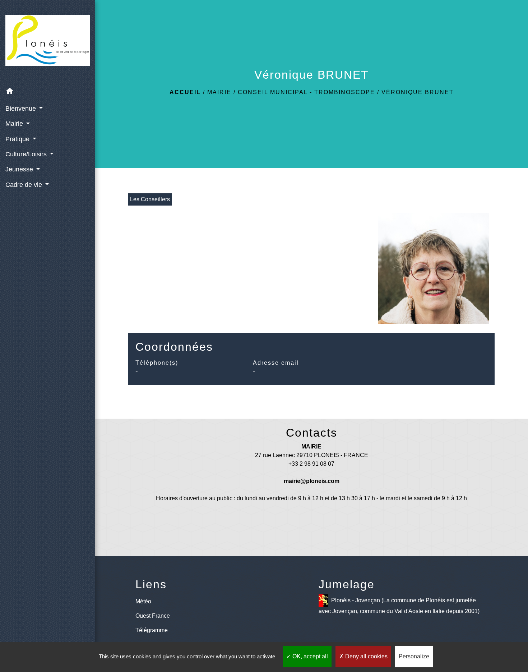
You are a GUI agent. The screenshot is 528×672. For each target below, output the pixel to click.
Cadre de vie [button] (24, 184)
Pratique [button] (18, 139)
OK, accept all (309, 656)
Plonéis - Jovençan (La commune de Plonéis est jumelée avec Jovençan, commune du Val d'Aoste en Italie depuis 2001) (399, 605)
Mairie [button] (15, 123)
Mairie (219, 92)
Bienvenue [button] (21, 108)
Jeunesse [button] (20, 169)
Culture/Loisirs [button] (26, 154)
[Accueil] (47, 41)
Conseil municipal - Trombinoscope (306, 92)
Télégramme (151, 630)
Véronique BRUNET (417, 92)
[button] (47, 92)
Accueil (185, 92)
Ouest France (152, 616)
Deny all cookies (366, 656)
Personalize (414, 656)
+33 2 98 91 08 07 (311, 464)
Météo (143, 601)
